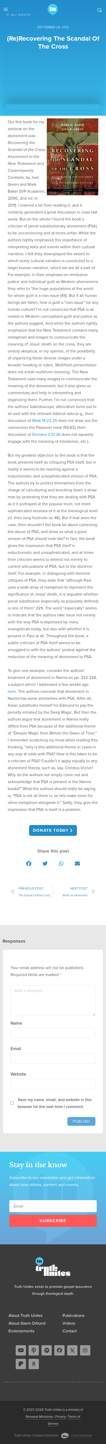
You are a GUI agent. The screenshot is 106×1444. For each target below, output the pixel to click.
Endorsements (21, 1331)
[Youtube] (21, 1350)
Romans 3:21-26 (46, 434)
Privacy (60, 1416)
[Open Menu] (6, 9)
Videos (69, 1323)
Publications (73, 1315)
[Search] (99, 10)
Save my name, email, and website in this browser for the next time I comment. (55, 1103)
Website (18, 1074)
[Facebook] (59, 1350)
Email (16, 1049)
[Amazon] (34, 1364)
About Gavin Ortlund (27, 1323)
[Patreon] (21, 1364)
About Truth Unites (25, 1315)
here (12, 691)
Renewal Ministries (39, 1416)
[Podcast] (34, 1350)
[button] (29, 863)
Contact (70, 1331)
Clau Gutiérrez (81, 1435)
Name (16, 1023)
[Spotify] (46, 1350)
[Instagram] (85, 1350)
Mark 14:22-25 (44, 420)
